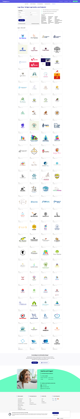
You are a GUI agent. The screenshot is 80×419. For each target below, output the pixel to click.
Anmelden (75, 1)
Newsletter (43, 401)
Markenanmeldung (20, 405)
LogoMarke (26, 3)
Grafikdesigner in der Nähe (21, 409)
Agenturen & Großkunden (45, 388)
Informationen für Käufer (21, 23)
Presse (30, 400)
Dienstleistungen (50, 16)
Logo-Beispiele (20, 400)
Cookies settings (55, 415)
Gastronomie (50, 20)
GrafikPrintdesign (33, 3)
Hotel (49, 23)
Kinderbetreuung (57, 19)
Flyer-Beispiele (20, 401)
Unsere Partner (32, 402)
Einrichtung (49, 18)
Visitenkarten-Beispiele (21, 402)
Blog (30, 398)
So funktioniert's (44, 362)
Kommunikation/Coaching (58, 20)
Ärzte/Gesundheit (43, 18)
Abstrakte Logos (43, 16)
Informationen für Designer (35, 23)
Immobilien (56, 16)
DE (59, 418)
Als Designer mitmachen (33, 404)
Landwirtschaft (57, 23)
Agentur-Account (20, 404)
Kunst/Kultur (56, 21)
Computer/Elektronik (44, 23)
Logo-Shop (19, 406)
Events (49, 19)
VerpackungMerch (47, 3)
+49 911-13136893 (45, 375)
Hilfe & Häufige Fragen (45, 386)
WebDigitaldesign (40, 3)
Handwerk (49, 21)
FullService (53, 3)
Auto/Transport (43, 19)
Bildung (42, 21)
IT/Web (56, 18)
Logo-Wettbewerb (20, 398)
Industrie (56, 17)
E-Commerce (50, 17)
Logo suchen (22, 20)
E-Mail (42, 398)
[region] (40, 414)
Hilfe (42, 400)
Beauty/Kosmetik (43, 20)
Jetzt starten (35, 362)
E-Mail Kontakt (44, 385)
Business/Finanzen (44, 22)
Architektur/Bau (43, 17)
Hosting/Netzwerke (51, 22)
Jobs (30, 401)
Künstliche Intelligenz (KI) (58, 22)
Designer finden (20, 408)
